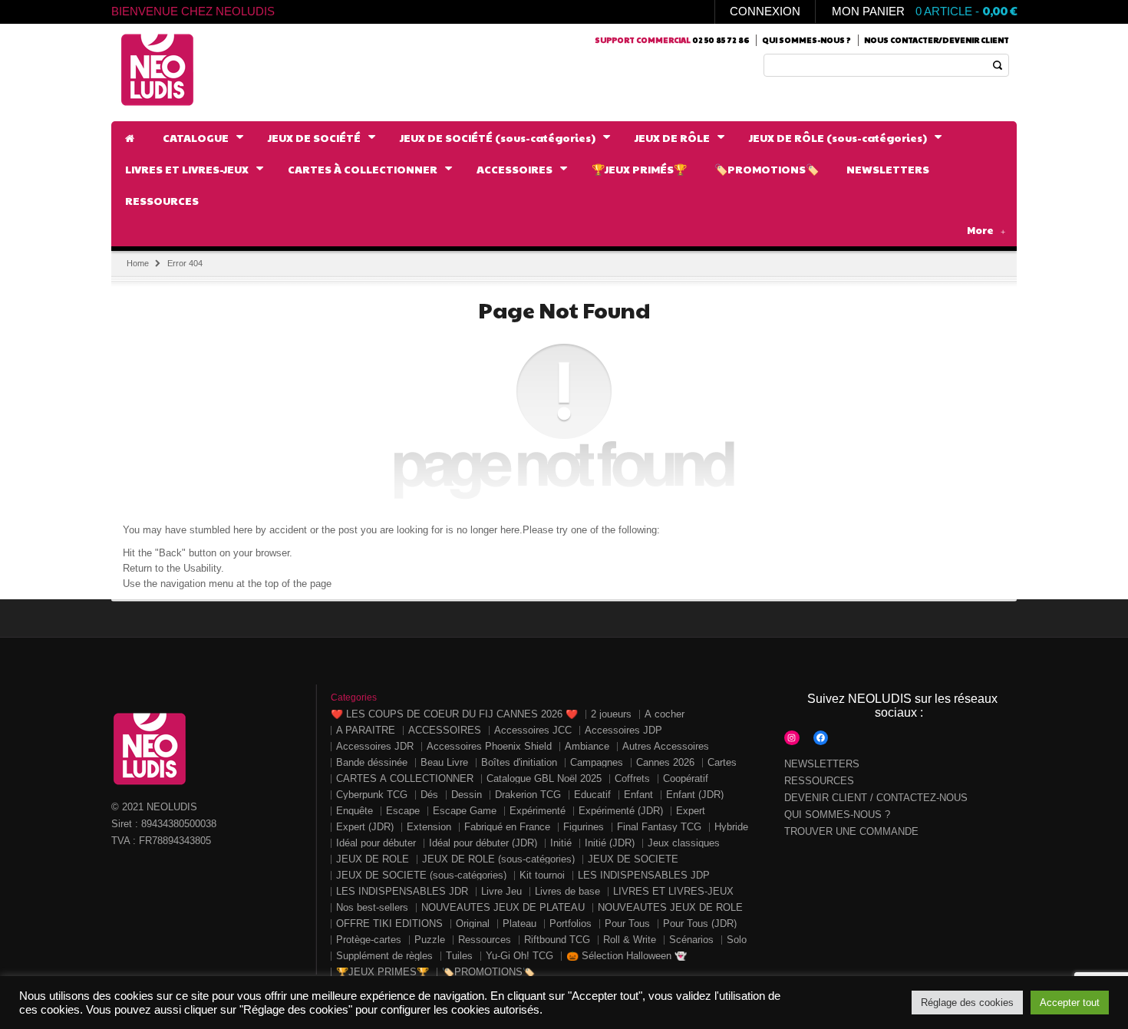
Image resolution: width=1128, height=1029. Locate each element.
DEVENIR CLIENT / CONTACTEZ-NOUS (876, 797)
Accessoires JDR (375, 746)
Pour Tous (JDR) (700, 923)
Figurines (583, 827)
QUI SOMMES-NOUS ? (837, 814)
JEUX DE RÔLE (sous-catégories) (498, 859)
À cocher (664, 714)
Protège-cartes (368, 939)
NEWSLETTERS (821, 764)
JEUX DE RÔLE (372, 859)
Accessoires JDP (623, 730)
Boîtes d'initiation (519, 762)
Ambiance (587, 746)
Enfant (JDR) (695, 794)
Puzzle (429, 939)
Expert (690, 810)
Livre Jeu (501, 891)
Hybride (731, 827)
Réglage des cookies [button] (967, 1002)
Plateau (519, 923)
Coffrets (632, 778)
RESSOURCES (819, 781)
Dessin (466, 794)
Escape (403, 810)
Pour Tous (627, 923)
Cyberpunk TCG (371, 794)
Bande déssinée (371, 762)
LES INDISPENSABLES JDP (644, 875)
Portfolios (570, 923)
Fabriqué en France (507, 827)
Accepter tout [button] (1070, 1002)
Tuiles (459, 955)
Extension (429, 827)
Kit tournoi (542, 875)
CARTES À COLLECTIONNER (404, 778)
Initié (561, 843)
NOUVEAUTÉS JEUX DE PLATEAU (503, 907)
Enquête (354, 810)
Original (473, 923)
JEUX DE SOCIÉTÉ (633, 859)
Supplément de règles (384, 955)
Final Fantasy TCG (659, 827)
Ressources (484, 939)
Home (138, 263)
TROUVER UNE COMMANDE (851, 831)
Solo (737, 939)
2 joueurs (611, 714)
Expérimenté (538, 810)
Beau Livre (444, 762)
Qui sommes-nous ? (806, 40)
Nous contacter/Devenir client (936, 40)
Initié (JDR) (610, 843)
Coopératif (685, 778)
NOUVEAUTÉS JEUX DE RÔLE (670, 907)
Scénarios (691, 939)
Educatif (592, 794)
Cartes (722, 762)
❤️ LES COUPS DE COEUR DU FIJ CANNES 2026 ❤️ (454, 714)
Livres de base (567, 891)
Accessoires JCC (533, 730)
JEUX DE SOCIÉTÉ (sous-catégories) (421, 875)
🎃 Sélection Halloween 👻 (626, 955)
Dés (429, 794)
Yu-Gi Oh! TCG (519, 955)
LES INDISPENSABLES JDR (402, 891)
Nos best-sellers (372, 907)
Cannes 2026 (665, 762)
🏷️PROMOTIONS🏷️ (488, 972)
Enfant (638, 794)
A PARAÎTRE (365, 730)
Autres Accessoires (665, 746)
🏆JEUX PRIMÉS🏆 (382, 972)
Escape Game (464, 810)
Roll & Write (629, 939)
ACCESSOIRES (444, 730)
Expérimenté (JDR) (621, 810)
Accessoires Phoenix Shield (489, 746)
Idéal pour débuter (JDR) (483, 843)
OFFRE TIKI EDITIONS (389, 923)
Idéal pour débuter (376, 843)
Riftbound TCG (557, 939)
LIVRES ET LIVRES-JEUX (673, 891)
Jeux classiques (684, 843)
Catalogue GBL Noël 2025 (544, 778)
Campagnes (596, 762)
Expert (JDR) (365, 827)
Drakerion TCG (528, 794)
